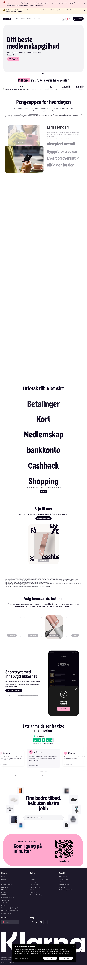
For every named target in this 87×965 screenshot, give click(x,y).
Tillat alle (66, 958)
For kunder (6, 15)
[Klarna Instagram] (45, 922)
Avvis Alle (50, 958)
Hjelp (38, 19)
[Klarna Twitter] (41, 922)
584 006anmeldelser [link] (47, 743)
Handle (29, 19)
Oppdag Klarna (20, 19)
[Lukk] (74, 946)
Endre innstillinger (21, 958)
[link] (12, 627)
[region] (44, 953)
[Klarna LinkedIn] (37, 922)
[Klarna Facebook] (32, 922)
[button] (85, 4)
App (34, 19)
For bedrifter (13, 15)
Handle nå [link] (43, 491)
